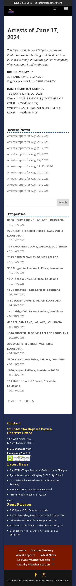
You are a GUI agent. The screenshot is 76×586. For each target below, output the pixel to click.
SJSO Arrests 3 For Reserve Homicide (29, 510)
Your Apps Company (44, 580)
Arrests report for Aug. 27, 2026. (28, 136)
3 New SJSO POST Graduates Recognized (31, 489)
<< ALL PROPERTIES (20, 401)
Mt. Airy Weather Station (33, 564)
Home (22, 550)
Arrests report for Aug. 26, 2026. (28, 142)
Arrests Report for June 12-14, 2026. (28, 494)
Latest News (48, 555)
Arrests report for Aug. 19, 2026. (28, 178)
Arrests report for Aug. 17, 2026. (28, 190)
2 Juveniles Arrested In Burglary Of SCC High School (36, 475)
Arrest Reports (25, 555)
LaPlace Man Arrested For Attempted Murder (33, 520)
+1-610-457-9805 (61, 580)
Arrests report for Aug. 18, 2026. (28, 184)
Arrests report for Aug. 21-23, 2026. (30, 166)
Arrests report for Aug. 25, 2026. (28, 148)
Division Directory (42, 550)
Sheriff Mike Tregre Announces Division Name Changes (38, 470)
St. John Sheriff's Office (24, 580)
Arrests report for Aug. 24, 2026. (28, 160)
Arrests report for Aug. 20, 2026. (28, 172)
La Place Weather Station (33, 560)
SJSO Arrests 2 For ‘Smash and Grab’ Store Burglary (36, 525)
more (10, 500)
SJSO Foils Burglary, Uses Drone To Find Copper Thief (37, 515)
